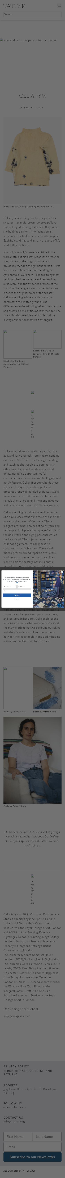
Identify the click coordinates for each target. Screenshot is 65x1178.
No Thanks (17, 600)
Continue (17, 595)
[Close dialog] (62, 572)
